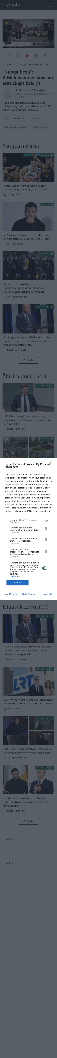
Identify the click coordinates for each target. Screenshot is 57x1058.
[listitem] (28, 521)
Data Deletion (10, 594)
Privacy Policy (46, 594)
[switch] (44, 528)
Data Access (28, 594)
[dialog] (28, 529)
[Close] (51, 464)
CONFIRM (17, 582)
